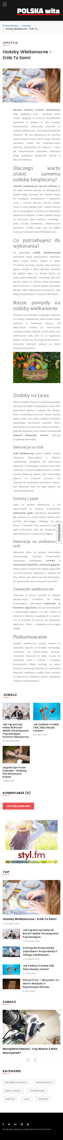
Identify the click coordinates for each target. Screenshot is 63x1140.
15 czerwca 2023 (11, 923)
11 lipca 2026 (40, 734)
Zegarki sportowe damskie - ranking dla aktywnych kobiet (15, 772)
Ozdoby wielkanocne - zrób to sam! (30, 919)
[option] (31, 1032)
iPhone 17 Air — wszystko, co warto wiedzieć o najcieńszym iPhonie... (41, 983)
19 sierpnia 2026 (11, 740)
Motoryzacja (44, 1082)
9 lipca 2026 (29, 991)
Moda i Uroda (12, 1090)
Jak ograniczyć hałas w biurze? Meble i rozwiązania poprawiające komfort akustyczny (16, 730)
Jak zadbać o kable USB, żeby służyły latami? (46, 727)
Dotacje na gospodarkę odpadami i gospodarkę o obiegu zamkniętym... (40, 951)
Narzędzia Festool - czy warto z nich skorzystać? (30, 1051)
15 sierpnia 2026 (31, 959)
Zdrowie (43, 1099)
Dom (26, 1099)
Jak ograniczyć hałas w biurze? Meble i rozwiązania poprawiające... (40, 933)
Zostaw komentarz (18, 806)
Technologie (37, 1090)
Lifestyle (26, 25)
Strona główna (10, 25)
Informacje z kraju (16, 1082)
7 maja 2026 (9, 780)
